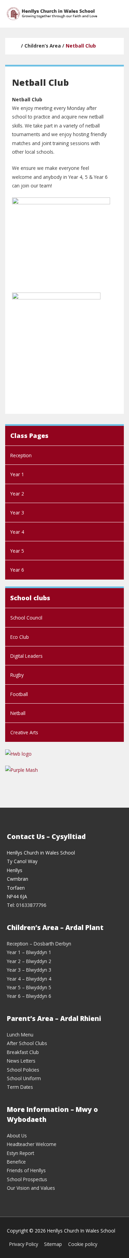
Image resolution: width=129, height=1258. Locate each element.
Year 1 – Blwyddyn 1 (29, 952)
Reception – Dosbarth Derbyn (39, 943)
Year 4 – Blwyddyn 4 (29, 978)
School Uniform (24, 1078)
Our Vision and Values (31, 1188)
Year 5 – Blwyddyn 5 (29, 987)
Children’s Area (42, 45)
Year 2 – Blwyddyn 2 (29, 961)
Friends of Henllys (26, 1170)
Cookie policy (82, 1244)
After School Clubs (27, 1043)
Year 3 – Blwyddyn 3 (29, 969)
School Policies (23, 1069)
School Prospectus (27, 1179)
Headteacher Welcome (31, 1144)
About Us (17, 1135)
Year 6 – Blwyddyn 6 (29, 996)
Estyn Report (20, 1153)
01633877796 (31, 905)
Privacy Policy (23, 1244)
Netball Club (81, 45)
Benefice (16, 1161)
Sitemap (53, 1244)
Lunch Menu (20, 1034)
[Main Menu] (115, 14)
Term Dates (20, 1087)
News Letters (21, 1060)
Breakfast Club (23, 1052)
